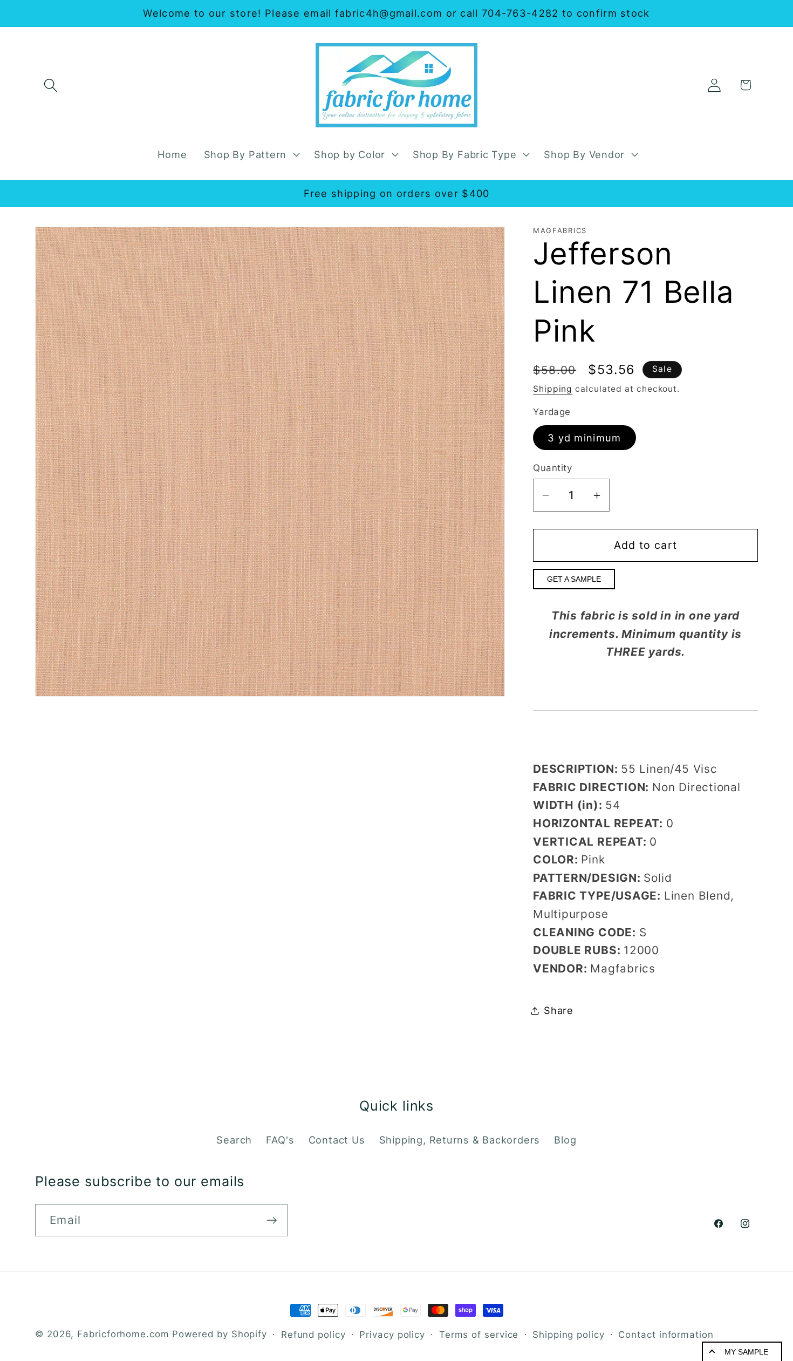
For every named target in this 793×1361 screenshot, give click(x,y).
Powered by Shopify (219, 1334)
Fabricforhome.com (123, 1334)
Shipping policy (568, 1334)
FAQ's (280, 1140)
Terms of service (479, 1334)
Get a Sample (574, 579)
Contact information (665, 1334)
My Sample (746, 1352)
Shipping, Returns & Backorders (459, 1140)
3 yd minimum (584, 438)
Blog (565, 1140)
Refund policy (313, 1334)
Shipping (552, 389)
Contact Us (337, 1140)
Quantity (552, 467)
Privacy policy (392, 1334)
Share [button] (558, 1010)
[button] (50, 85)
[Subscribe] (271, 1220)
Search (234, 1140)
